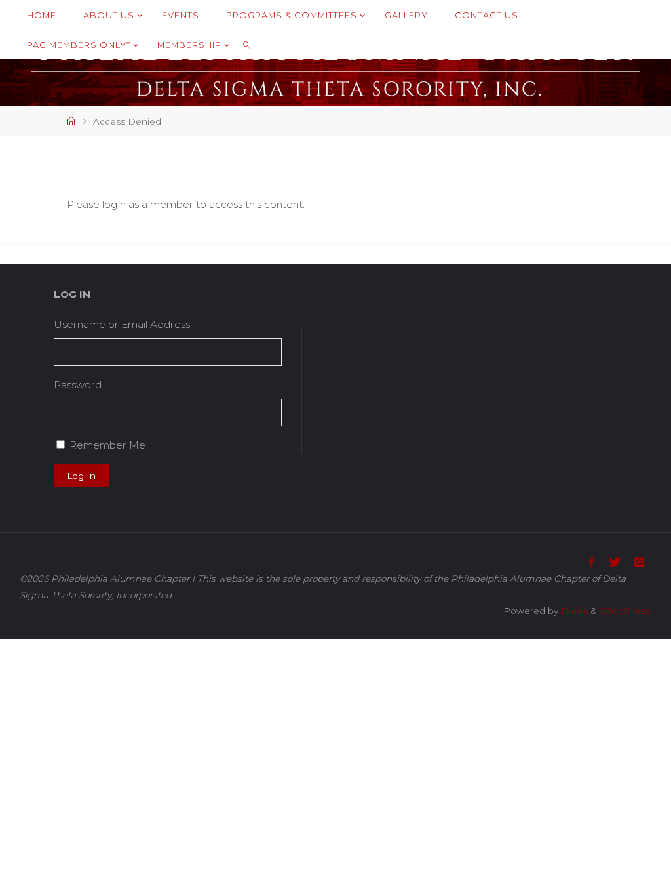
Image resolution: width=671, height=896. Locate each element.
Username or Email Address (122, 324)
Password (78, 384)
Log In (81, 475)
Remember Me (107, 445)
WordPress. (625, 610)
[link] (246, 44)
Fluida (573, 610)
